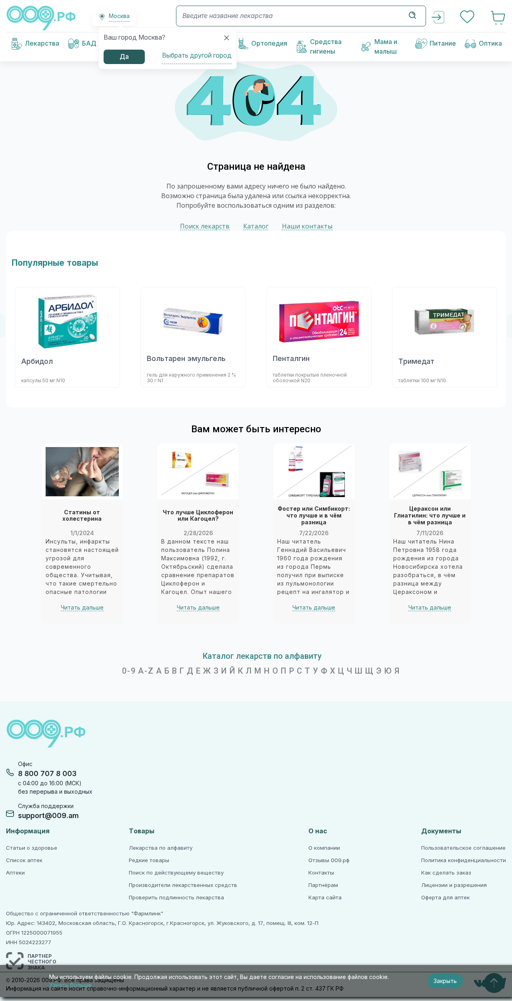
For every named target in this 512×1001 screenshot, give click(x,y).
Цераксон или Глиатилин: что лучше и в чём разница (430, 516)
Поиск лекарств (205, 226)
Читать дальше (82, 607)
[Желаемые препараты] (468, 18)
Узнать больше (70, 985)
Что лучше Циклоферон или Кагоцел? (198, 515)
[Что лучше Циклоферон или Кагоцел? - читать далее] (198, 471)
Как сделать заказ (446, 873)
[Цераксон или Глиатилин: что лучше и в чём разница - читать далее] (430, 471)
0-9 (129, 670)
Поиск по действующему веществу (176, 873)
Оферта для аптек (445, 898)
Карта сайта (325, 898)
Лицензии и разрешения (454, 885)
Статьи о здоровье (31, 848)
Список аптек (24, 860)
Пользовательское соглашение (463, 848)
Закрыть (445, 981)
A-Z (146, 670)
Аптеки (15, 873)
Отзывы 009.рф (329, 860)
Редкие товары (149, 860)
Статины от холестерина (82, 515)
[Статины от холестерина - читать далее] (82, 471)
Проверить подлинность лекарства (176, 898)
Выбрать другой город (197, 55)
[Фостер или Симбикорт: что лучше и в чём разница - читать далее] (314, 471)
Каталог (255, 226)
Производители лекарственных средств (183, 885)
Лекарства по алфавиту (160, 848)
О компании (324, 848)
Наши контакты (307, 226)
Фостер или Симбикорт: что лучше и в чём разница (314, 516)
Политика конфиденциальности (463, 860)
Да (124, 56)
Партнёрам (323, 885)
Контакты (321, 873)
